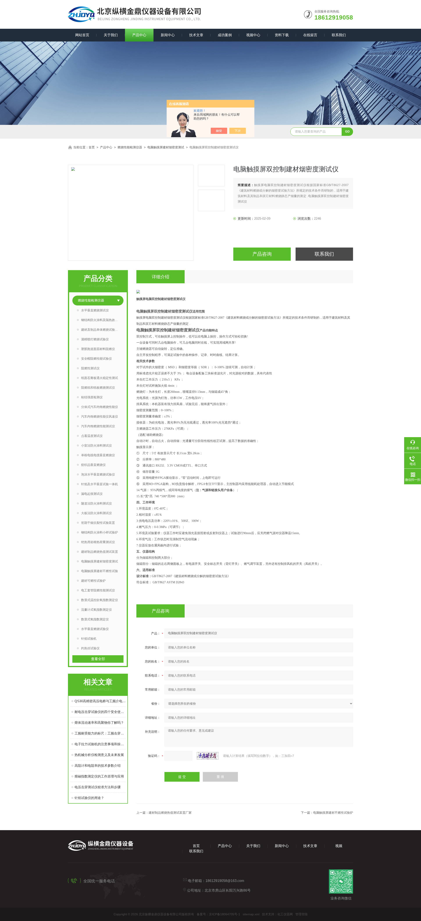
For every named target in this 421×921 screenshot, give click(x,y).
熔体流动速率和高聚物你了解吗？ (99, 722)
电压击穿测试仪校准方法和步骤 (98, 787)
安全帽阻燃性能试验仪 (96, 358)
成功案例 (225, 35)
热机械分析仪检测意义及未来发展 (99, 755)
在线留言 (310, 35)
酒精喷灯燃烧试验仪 (95, 339)
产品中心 (139, 35)
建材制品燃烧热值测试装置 (99, 551)
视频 (338, 846)
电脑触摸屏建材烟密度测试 (165, 147)
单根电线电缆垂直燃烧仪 (98, 455)
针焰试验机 (88, 638)
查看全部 (98, 659)
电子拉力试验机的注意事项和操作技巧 (100, 744)
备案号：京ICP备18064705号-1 (218, 914)
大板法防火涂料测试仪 (96, 513)
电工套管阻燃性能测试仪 (98, 590)
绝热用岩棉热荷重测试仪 (98, 542)
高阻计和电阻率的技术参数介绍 (98, 765)
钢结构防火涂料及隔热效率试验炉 (102, 320)
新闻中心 (168, 35)
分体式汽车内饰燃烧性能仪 (99, 407)
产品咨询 (262, 254)
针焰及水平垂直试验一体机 (99, 484)
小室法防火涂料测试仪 (96, 445)
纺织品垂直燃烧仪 (93, 465)
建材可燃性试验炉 (93, 580)
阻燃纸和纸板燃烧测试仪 (98, 387)
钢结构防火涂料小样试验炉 (99, 532)
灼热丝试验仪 (90, 648)
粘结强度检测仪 (92, 397)
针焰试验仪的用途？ (89, 798)
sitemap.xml (251, 914)
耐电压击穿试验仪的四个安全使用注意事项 (100, 712)
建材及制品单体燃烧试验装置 (101, 329)
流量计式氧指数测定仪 (96, 609)
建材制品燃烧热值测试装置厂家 (170, 812)
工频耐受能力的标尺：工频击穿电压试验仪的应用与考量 (100, 733)
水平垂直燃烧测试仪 (95, 310)
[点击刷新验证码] (208, 755)
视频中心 (253, 35)
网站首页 (82, 35)
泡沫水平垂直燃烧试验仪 (98, 474)
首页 (92, 147)
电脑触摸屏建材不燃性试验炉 (333, 812)
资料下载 (282, 35)
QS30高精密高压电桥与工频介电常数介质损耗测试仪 (100, 701)
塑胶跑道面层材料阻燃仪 (98, 349)
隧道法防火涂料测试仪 (96, 503)
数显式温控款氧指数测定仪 (99, 600)
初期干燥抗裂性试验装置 (98, 522)
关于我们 (111, 35)
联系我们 (339, 35)
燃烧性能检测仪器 (130, 147)
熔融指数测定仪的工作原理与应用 (99, 776)
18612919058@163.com (224, 881)
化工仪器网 (285, 914)
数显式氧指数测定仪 (95, 619)
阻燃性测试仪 (90, 368)
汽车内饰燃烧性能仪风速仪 (99, 416)
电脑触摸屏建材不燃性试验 (99, 571)
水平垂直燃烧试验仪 (95, 629)
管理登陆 (301, 914)
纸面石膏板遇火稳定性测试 (99, 378)
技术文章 (196, 35)
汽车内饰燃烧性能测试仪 (98, 426)
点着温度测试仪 (92, 436)
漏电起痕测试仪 (92, 494)
